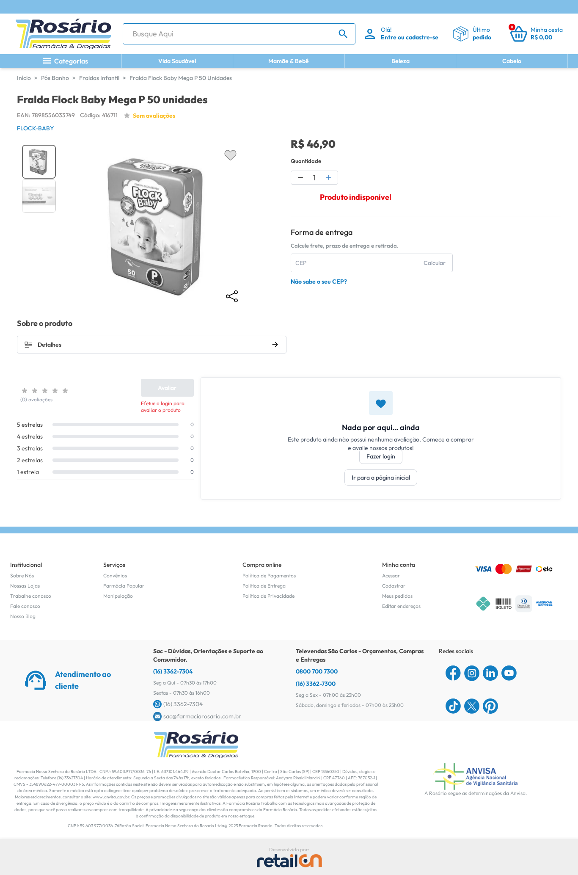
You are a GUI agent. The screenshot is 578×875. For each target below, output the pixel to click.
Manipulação (118, 596)
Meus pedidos (397, 596)
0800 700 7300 (317, 671)
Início (24, 78)
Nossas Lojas (25, 585)
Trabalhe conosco (30, 596)
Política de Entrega (264, 585)
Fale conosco (25, 606)
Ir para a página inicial (381, 477)
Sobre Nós (22, 575)
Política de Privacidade (268, 596)
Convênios (115, 575)
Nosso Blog (23, 616)
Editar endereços (401, 606)
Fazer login (380, 456)
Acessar (391, 575)
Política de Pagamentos (269, 575)
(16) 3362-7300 (316, 683)
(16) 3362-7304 (173, 671)
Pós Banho (55, 78)
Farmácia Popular (123, 585)
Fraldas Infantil (99, 78)
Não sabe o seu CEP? (319, 281)
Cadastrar (393, 585)
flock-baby (35, 128)
